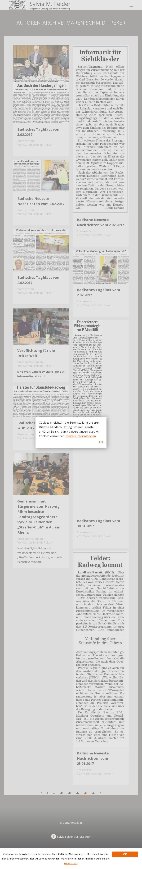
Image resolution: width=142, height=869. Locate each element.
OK (125, 854)
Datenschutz (70, 863)
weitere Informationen (81, 436)
